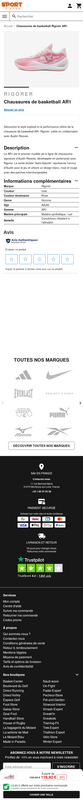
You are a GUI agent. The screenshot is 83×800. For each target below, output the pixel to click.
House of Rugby (14, 723)
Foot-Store (10, 704)
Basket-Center (13, 681)
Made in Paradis (14, 741)
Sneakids (49, 718)
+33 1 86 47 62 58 (41, 491)
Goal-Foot (10, 713)
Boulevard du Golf (15, 686)
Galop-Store (11, 709)
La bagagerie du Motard (19, 727)
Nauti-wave (51, 681)
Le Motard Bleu (13, 737)
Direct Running (13, 690)
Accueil (8, 26)
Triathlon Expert (54, 732)
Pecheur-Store (53, 695)
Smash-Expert (53, 709)
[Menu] (4, 16)
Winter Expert (52, 741)
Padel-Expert (52, 690)
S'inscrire (66, 766)
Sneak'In (49, 713)
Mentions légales (14, 652)
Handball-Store (13, 718)
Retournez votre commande (41, 551)
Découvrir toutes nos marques (41, 445)
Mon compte (11, 601)
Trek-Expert (51, 727)
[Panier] (79, 6)
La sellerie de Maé (15, 732)
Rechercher (25, 16)
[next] (80, 403)
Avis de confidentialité (18, 666)
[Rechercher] (14, 16)
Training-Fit (51, 723)
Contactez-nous (41, 479)
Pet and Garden (54, 700)
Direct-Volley (11, 695)
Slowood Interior (54, 704)
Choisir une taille (41, 794)
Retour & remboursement (20, 647)
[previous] (2, 403)
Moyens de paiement (17, 657)
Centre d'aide (12, 606)
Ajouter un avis (14, 110)
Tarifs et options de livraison (22, 661)
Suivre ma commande (18, 610)
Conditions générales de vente (24, 643)
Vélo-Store (50, 737)
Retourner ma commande (20, 615)
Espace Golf (11, 700)
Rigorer (19, 94)
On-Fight (49, 686)
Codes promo (12, 620)
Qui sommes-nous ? (16, 634)
